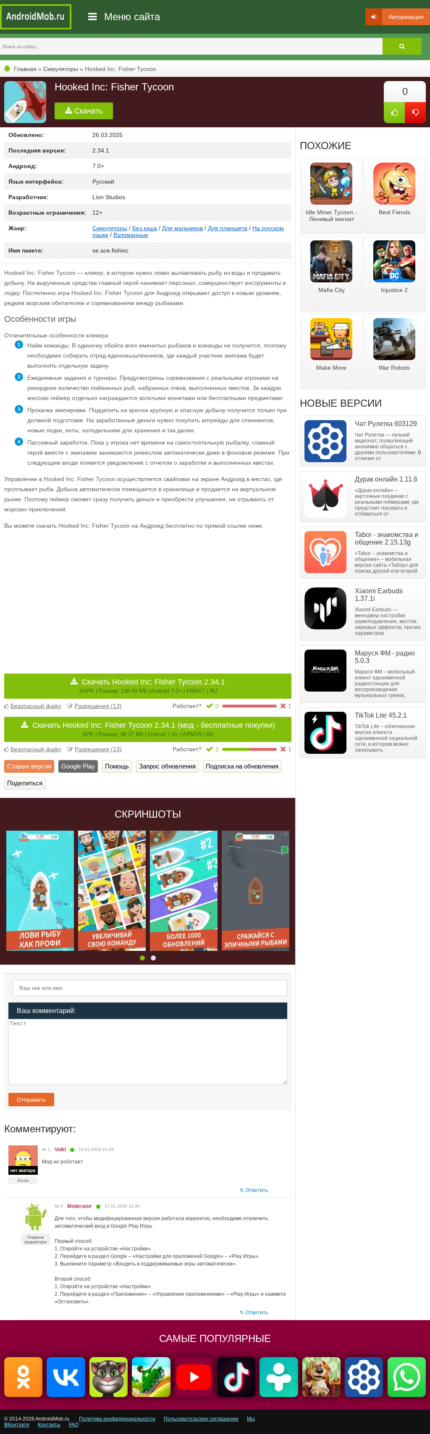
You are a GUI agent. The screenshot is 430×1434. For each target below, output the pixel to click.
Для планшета (227, 228)
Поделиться (24, 783)
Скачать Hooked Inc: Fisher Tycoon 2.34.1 (152, 686)
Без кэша (144, 228)
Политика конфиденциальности (117, 1419)
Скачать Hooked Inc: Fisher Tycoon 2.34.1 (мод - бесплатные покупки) (153, 729)
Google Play (78, 766)
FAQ (74, 1425)
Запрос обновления (167, 766)
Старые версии (29, 766)
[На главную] (35, 16)
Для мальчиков (182, 228)
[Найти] (402, 46)
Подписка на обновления (242, 766)
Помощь (117, 766)
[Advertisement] (76, 596)
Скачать (87, 111)
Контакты (49, 1425)
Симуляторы (60, 69)
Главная (25, 69)
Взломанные (130, 235)
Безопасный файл (35, 706)
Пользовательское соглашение (201, 1419)
